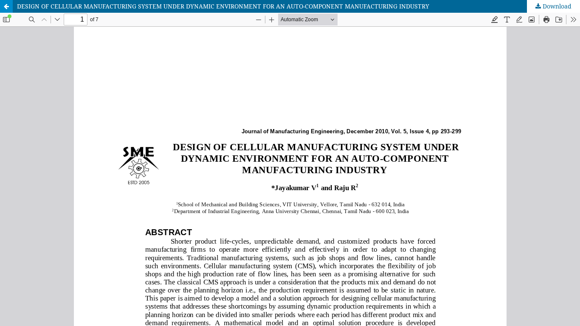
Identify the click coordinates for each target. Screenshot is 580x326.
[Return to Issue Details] (6, 6)
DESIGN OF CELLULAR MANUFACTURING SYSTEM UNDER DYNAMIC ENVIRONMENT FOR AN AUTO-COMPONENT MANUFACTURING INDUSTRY (223, 6)
